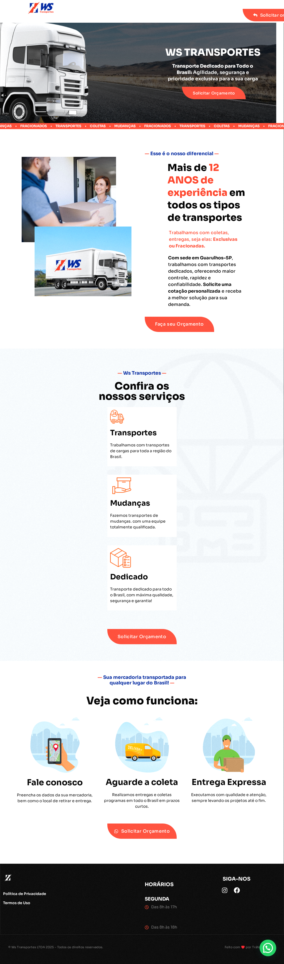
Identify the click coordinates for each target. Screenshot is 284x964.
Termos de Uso (16, 903)
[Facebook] (237, 890)
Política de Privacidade (24, 893)
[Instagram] (225, 890)
